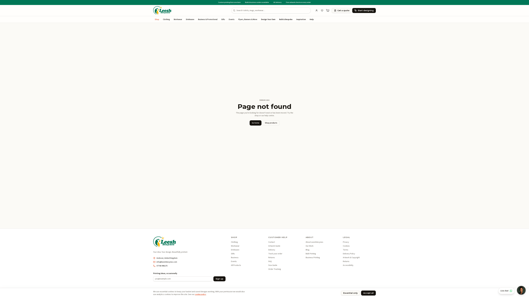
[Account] (316, 10)
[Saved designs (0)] (322, 10)
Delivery (271, 249)
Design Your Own (268, 19)
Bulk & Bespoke (285, 19)
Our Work (309, 246)
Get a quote (343, 10)
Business (234, 257)
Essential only (350, 293)
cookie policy (200, 294)
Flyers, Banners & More (247, 19)
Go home (255, 123)
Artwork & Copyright (351, 257)
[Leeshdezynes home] (162, 10)
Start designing (366, 10)
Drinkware (190, 19)
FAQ (270, 261)
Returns (271, 257)
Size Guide (272, 265)
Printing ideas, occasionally (165, 273)
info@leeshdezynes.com (166, 262)
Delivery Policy (349, 253)
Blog (307, 249)
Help (312, 19)
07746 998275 (162, 265)
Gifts (223, 19)
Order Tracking (274, 269)
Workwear (178, 19)
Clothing (166, 19)
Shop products (271, 123)
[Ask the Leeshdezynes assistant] (521, 290)
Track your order (275, 253)
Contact (271, 242)
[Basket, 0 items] (327, 10)
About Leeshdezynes (314, 242)
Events (231, 19)
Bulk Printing (311, 253)
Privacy (346, 242)
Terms (345, 249)
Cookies (346, 246)
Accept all (368, 293)
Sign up (219, 279)
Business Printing (313, 257)
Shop (157, 19)
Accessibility (348, 265)
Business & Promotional (207, 19)
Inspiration (301, 19)
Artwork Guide (274, 246)
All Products (236, 265)
